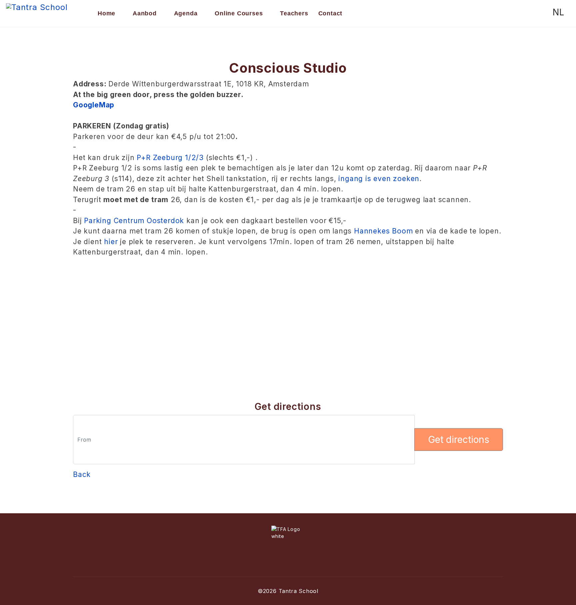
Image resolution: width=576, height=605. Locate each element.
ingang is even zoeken (378, 178)
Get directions (458, 439)
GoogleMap (93, 105)
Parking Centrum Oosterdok (134, 220)
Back (82, 474)
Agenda (186, 13)
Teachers (294, 13)
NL (558, 12)
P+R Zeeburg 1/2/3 (170, 157)
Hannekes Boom (383, 231)
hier (111, 241)
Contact (330, 13)
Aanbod (145, 13)
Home (106, 13)
